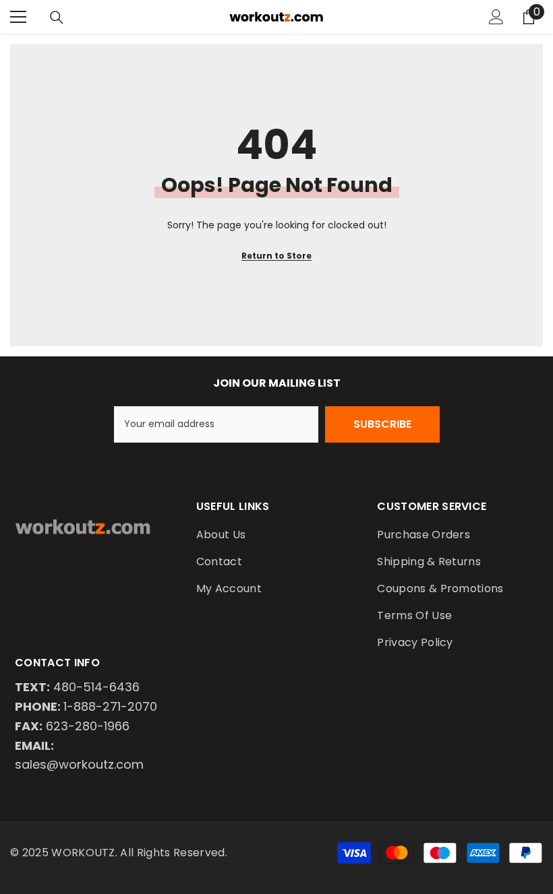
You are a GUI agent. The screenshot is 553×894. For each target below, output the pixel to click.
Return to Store (276, 255)
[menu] (18, 17)
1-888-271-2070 (110, 706)
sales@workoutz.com (79, 764)
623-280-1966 (87, 725)
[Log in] (496, 16)
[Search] (57, 17)
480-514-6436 (96, 686)
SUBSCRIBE (382, 424)
